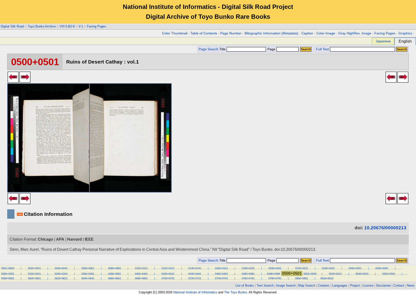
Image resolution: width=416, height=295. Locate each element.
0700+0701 (168, 278)
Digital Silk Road (12, 26)
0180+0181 (248, 268)
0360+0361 (87, 273)
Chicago (45, 239)
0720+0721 (194, 278)
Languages (339, 285)
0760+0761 (248, 278)
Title (223, 49)
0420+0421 (168, 273)
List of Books (244, 285)
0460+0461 (221, 273)
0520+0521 (335, 273)
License (368, 285)
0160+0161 (221, 268)
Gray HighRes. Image (354, 33)
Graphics (405, 33)
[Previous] (13, 81)
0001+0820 (7, 268)
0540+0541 (362, 273)
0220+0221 (301, 268)
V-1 (80, 26)
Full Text (322, 49)
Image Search (286, 285)
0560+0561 (388, 273)
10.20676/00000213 (385, 227)
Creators (324, 285)
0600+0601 (34, 278)
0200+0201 (274, 268)
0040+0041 (61, 268)
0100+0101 (141, 268)
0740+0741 (221, 278)
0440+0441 (194, 273)
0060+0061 (87, 268)
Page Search (208, 49)
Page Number (230, 33)
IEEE (89, 239)
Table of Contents (203, 33)
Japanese (383, 41)
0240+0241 (328, 268)
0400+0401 (141, 273)
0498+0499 (273, 273)
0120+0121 (168, 268)
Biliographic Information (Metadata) (271, 33)
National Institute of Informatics (195, 292)
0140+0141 (194, 268)
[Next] (25, 81)
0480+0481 (248, 273)
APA (60, 239)
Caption (307, 33)
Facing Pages (96, 26)
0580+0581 (7, 278)
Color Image (325, 33)
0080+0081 (114, 268)
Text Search (265, 285)
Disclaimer (383, 285)
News (411, 285)
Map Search (306, 285)
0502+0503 (310, 273)
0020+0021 (34, 268)
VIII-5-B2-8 (67, 26)
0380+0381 (114, 273)
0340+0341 (61, 273)
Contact (398, 285)
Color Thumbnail (174, 33)
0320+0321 (34, 273)
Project (355, 285)
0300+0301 (7, 273)
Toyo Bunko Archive (42, 26)
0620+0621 (61, 278)
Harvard (74, 239)
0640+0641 (87, 278)
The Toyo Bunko (235, 292)
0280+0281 (381, 268)
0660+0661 (114, 278)
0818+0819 (326, 278)
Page (271, 49)
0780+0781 (274, 278)
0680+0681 (141, 278)
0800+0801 (301, 278)
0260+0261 (355, 268)
